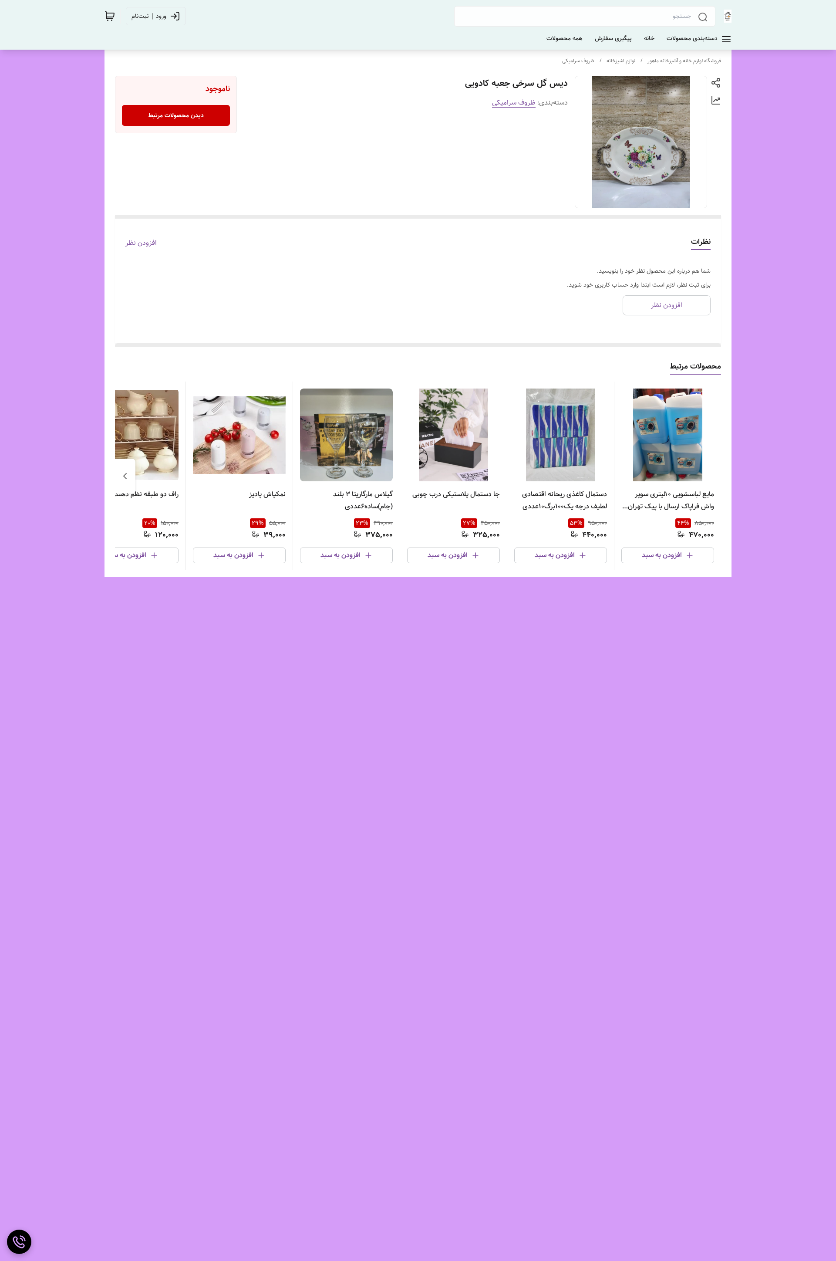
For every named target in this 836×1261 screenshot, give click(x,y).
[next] (125, 476)
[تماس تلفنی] (19, 1242)
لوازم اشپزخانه (621, 61)
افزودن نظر (141, 243)
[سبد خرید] (109, 16)
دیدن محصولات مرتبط (176, 115)
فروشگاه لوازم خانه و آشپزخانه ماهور (684, 61)
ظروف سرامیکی (578, 61)
